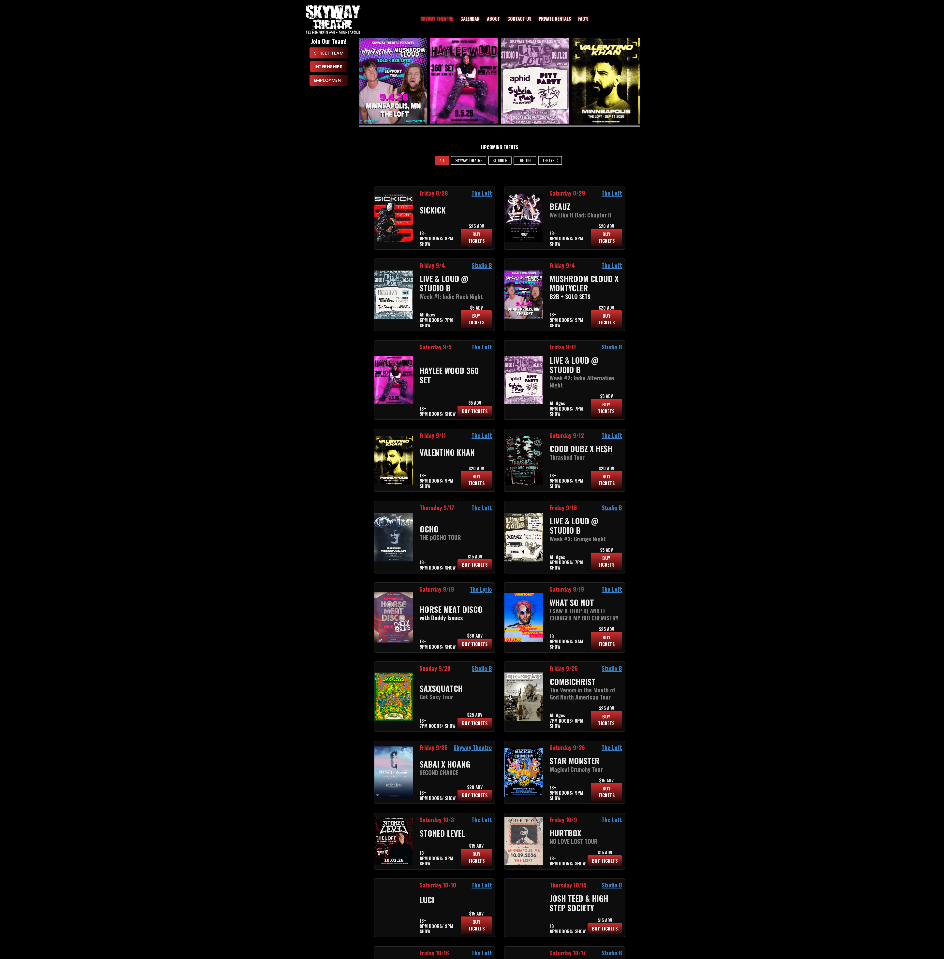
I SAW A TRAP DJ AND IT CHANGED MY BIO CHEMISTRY (584, 614)
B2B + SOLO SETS (570, 296)
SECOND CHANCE (439, 772)
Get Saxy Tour (436, 696)
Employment (329, 80)
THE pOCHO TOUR (440, 537)
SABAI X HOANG (445, 764)
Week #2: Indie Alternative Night (582, 381)
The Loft (482, 192)
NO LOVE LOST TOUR (574, 841)
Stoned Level (442, 833)
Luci (427, 899)
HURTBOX (565, 833)
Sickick (433, 210)
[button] (442, 160)
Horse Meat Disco (451, 609)
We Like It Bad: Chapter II (580, 214)
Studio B (482, 265)
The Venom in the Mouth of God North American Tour (582, 693)
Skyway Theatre (437, 18)
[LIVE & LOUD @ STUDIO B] (464, 81)
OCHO (429, 529)
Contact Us (519, 18)
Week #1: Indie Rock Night (451, 296)
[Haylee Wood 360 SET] (393, 81)
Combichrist (572, 681)
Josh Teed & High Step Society (579, 902)
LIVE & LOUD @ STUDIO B (444, 283)
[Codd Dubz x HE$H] (606, 81)
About (493, 18)
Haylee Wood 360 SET (449, 375)
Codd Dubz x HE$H (581, 448)
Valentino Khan (447, 452)
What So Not (572, 602)
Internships (329, 66)
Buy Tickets (476, 237)
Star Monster (575, 760)
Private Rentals (555, 18)
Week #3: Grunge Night (578, 538)
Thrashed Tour (567, 457)
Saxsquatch (441, 688)
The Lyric (481, 589)
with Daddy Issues (441, 617)
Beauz (560, 206)
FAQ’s (583, 18)
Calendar (470, 18)
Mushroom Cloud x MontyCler (584, 283)
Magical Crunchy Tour (576, 769)
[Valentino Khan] (535, 81)
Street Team (329, 53)
